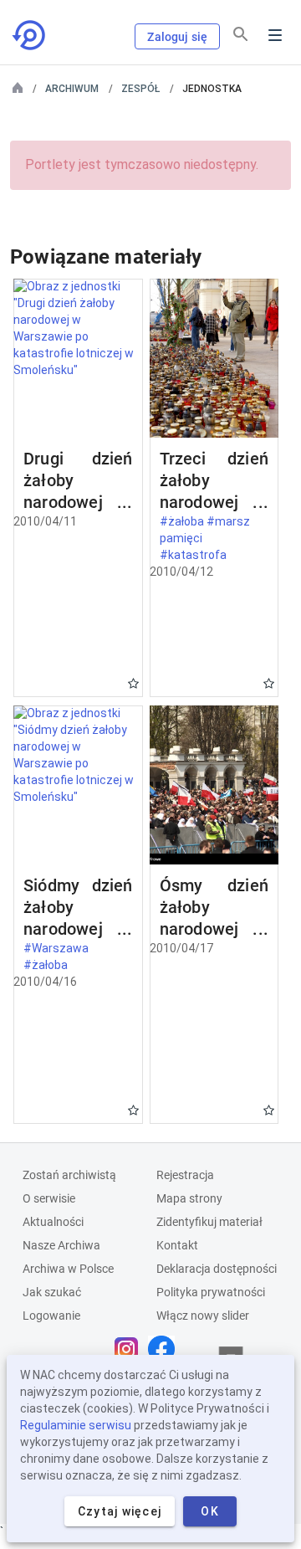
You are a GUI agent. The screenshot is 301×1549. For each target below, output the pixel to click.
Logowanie (51, 1315)
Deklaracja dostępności (216, 1268)
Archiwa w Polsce (68, 1268)
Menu (275, 35)
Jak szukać (52, 1292)
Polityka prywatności (210, 1292)
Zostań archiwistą (69, 1175)
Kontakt (177, 1245)
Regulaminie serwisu (75, 1425)
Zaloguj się (177, 37)
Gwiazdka (133, 683)
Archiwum (72, 89)
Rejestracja (185, 1175)
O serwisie (49, 1198)
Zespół (140, 89)
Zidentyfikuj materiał (209, 1221)
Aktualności (53, 1221)
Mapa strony (189, 1198)
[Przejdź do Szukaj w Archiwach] (30, 35)
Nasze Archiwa (61, 1245)
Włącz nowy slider (202, 1315)
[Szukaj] (240, 34)
